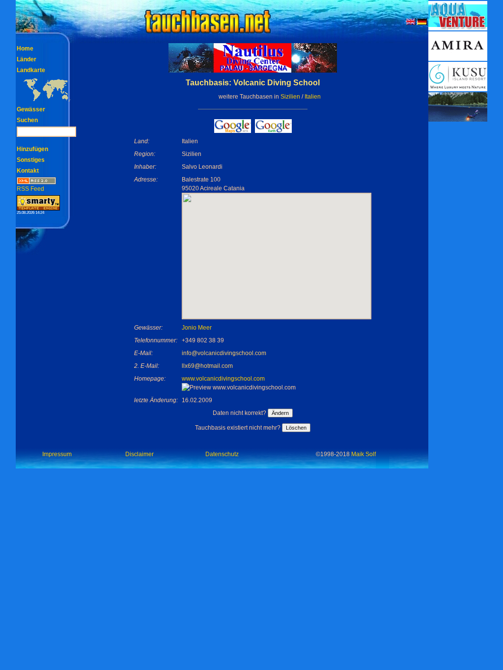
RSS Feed (30, 188)
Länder (26, 59)
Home (25, 48)
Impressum (57, 454)
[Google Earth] (273, 130)
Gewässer (31, 109)
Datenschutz (222, 454)
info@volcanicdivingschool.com (224, 353)
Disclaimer (139, 454)
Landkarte (31, 70)
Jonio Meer (197, 327)
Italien (313, 96)
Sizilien (290, 96)
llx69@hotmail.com (207, 365)
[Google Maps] (232, 130)
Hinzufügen (32, 149)
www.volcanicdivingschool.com (223, 378)
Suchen (27, 120)
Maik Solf (363, 454)
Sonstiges (31, 159)
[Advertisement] (457, 270)
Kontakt (28, 170)
